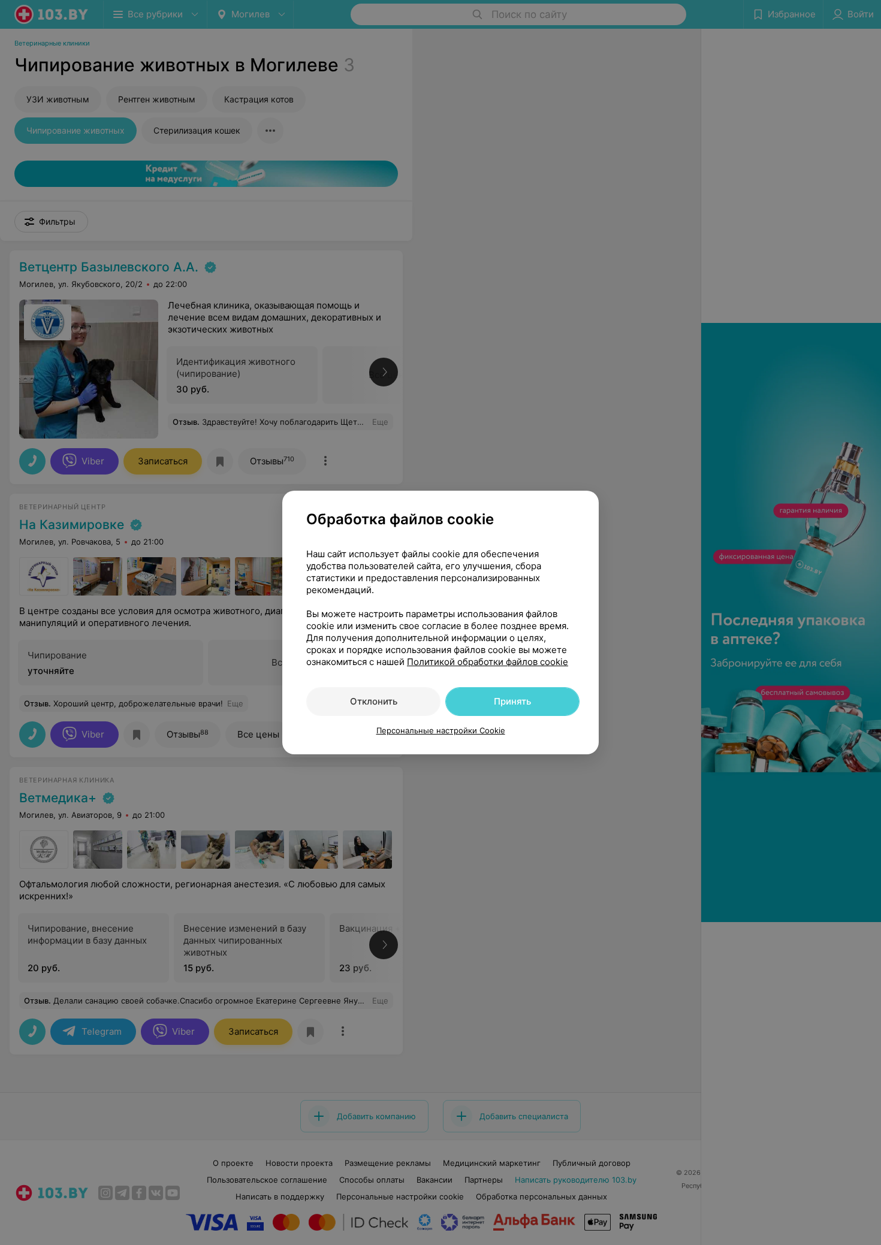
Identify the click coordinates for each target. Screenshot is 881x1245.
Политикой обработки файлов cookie (487, 661)
